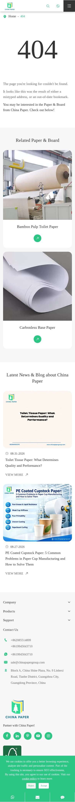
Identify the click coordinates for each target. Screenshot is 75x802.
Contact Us (10, 630)
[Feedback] (62, 797)
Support (8, 620)
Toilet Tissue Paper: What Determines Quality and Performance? (31, 462)
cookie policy (29, 778)
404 (22, 16)
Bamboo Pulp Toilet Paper (37, 226)
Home (12, 16)
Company (9, 602)
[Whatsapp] (12, 797)
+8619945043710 (21, 646)
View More (16, 474)
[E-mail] (37, 797)
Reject (31, 785)
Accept (44, 785)
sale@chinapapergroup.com (28, 662)
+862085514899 (21, 640)
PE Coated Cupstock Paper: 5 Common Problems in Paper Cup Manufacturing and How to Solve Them (35, 558)
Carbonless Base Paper (37, 327)
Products (9, 611)
